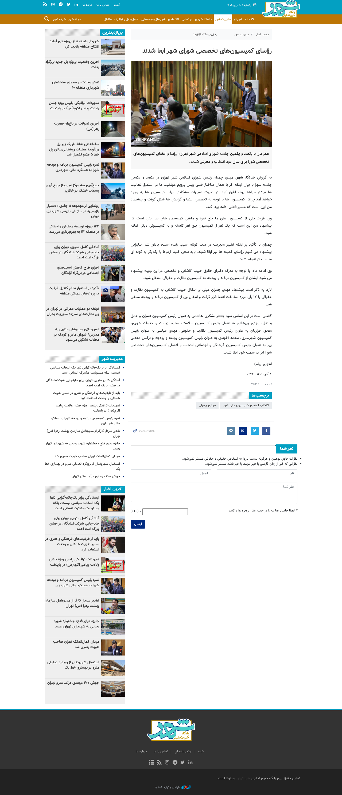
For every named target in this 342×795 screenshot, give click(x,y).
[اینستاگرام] (167, 763)
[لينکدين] (190, 763)
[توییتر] (182, 763)
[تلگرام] (175, 763)
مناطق (108, 19)
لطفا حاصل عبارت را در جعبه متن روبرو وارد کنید (263, 510)
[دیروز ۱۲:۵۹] (113, 150)
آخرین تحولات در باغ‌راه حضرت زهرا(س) (76, 126)
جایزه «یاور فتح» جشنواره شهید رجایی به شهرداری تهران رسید (82, 446)
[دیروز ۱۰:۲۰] (113, 212)
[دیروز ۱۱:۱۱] (113, 273)
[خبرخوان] (159, 763)
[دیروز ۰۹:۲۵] (113, 47)
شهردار (238, 19)
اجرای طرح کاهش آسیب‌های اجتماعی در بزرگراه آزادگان (78, 270)
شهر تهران (243, 778)
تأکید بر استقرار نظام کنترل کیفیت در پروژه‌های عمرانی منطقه (74, 291)
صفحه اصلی (262, 34)
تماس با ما (102, 5)
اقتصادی (173, 19)
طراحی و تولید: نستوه (167, 787)
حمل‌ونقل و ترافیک (126, 19)
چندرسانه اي (183, 751)
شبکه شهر (59, 19)
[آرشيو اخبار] (151, 763)
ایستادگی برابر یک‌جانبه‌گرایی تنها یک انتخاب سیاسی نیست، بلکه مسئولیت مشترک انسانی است (85, 370)
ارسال (138, 524)
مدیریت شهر (223, 19)
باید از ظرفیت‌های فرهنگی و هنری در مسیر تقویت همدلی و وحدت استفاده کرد (86, 395)
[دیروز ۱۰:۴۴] (113, 129)
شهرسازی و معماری (153, 19)
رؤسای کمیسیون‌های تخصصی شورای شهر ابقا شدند (207, 51)
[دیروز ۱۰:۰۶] (113, 335)
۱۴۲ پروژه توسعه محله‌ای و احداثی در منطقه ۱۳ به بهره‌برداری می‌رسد (74, 229)
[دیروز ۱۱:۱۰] (113, 109)
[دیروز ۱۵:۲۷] (113, 232)
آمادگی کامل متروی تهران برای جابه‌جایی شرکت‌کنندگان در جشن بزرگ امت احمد (74, 252)
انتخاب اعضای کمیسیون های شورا (246, 405)
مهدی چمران (207, 405)
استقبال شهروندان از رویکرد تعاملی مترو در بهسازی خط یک (82, 466)
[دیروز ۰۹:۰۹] (113, 68)
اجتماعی (187, 19)
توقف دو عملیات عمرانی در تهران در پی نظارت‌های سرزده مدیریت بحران (72, 311)
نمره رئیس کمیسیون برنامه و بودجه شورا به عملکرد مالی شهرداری (73, 167)
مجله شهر (74, 19)
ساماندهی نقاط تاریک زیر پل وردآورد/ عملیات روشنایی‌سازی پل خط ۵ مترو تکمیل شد (74, 149)
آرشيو (117, 5)
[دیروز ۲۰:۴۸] (113, 253)
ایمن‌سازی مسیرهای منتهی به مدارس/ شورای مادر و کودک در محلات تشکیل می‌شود (76, 335)
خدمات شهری (203, 19)
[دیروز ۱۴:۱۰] (113, 294)
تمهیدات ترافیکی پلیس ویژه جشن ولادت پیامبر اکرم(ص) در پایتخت (74, 105)
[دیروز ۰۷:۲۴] (113, 88)
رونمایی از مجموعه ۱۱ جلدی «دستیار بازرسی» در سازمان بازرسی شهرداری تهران (72, 211)
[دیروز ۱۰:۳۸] (113, 315)
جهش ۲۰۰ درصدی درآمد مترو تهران (96, 476)
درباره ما (87, 5)
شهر (281, 10)
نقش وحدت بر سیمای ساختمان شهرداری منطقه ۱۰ (75, 85)
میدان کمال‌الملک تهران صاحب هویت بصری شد (87, 456)
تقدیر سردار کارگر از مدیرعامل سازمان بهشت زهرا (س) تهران (83, 433)
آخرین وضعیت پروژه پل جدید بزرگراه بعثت (72, 64)
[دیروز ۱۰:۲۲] (113, 191)
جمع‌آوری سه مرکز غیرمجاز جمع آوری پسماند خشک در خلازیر (72, 188)
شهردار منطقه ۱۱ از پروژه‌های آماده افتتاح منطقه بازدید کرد (74, 44)
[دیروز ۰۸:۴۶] (113, 170)
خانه (247, 19)
